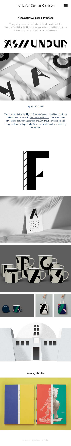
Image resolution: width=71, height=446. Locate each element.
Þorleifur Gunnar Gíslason (35, 5)
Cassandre (45, 114)
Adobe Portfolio (41, 440)
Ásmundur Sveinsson (39, 117)
